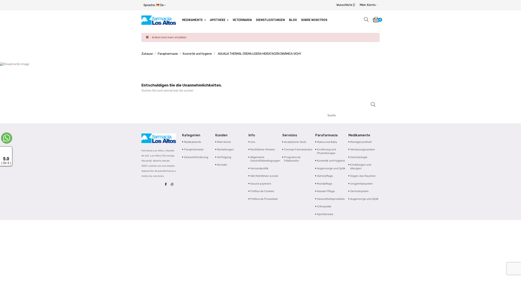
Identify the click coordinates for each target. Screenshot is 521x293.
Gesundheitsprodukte (331, 198)
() (345, 5)
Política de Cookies (262, 191)
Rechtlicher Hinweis (262, 149)
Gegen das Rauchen (363, 175)
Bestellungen (225, 149)
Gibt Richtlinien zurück (264, 175)
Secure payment (260, 183)
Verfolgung (224, 157)
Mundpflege (324, 183)
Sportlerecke (325, 214)
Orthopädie (324, 206)
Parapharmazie (194, 149)
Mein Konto (224, 141)
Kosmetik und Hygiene (331, 160)
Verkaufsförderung (196, 157)
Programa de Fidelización (292, 159)
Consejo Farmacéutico (298, 149)
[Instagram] (173, 184)
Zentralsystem (359, 191)
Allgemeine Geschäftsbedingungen (265, 159)
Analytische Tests (295, 141)
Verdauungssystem (362, 149)
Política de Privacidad (264, 198)
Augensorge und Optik (331, 168)
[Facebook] (167, 184)
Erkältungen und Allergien (360, 166)
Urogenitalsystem (361, 183)
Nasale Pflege (326, 191)
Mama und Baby (327, 141)
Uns (252, 141)
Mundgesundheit (361, 141)
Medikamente (192, 141)
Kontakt (222, 164)
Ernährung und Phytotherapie (326, 151)
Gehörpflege (325, 175)
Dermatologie (358, 157)
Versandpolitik (259, 168)
